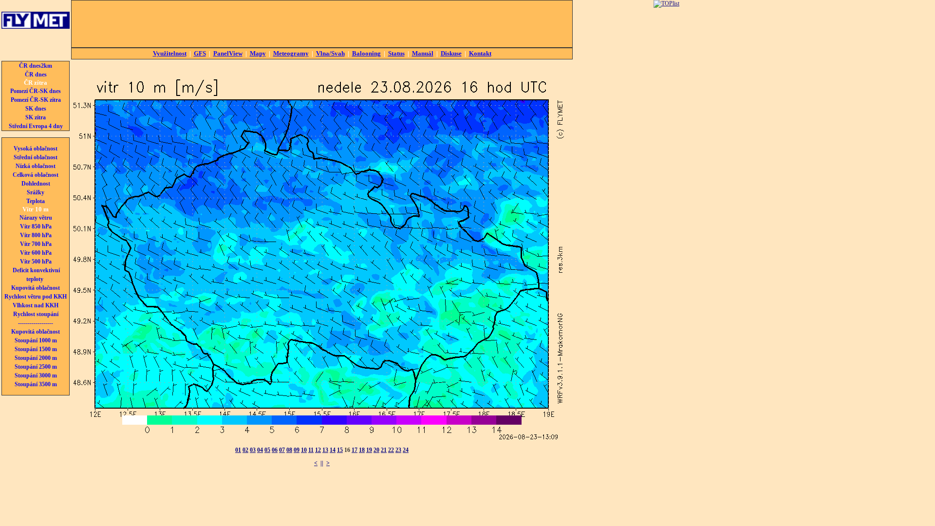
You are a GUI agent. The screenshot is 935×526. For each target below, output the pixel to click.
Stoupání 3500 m (36, 384)
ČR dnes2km (35, 65)
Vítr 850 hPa (36, 226)
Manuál (422, 53)
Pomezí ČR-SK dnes (35, 91)
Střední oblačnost (35, 157)
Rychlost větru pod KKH (35, 296)
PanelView (228, 53)
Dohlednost (35, 183)
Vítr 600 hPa (36, 252)
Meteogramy (291, 53)
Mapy (258, 53)
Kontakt (480, 53)
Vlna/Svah (330, 53)
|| (321, 463)
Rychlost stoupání (35, 314)
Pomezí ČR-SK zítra (36, 99)
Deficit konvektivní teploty (36, 274)
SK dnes (35, 108)
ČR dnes (36, 74)
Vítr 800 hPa (36, 235)
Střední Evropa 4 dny (36, 126)
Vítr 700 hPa (36, 244)
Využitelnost (170, 53)
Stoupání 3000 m (36, 375)
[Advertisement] (322, 24)
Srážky (35, 192)
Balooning (366, 53)
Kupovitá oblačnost (35, 287)
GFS (200, 53)
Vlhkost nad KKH (35, 305)
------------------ (35, 322)
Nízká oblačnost (36, 166)
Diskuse (451, 53)
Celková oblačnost (35, 174)
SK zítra (35, 117)
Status (396, 53)
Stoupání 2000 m (36, 358)
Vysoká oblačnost (35, 148)
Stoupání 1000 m (36, 340)
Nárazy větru (35, 217)
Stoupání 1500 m (36, 349)
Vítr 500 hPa (36, 261)
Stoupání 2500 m (36, 366)
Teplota (35, 201)
